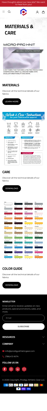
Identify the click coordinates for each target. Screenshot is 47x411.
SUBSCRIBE (23, 326)
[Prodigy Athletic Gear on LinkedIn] (17, 371)
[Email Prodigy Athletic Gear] (24, 371)
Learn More (12, 101)
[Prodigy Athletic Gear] (23, 12)
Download (11, 188)
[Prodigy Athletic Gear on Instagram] (11, 371)
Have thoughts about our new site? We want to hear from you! (23, 3)
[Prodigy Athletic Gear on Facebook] (4, 371)
